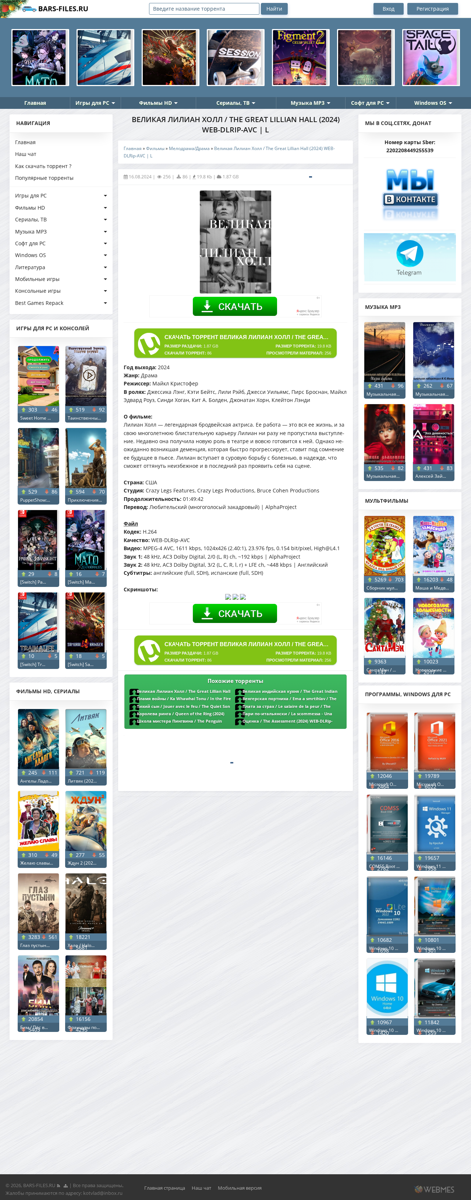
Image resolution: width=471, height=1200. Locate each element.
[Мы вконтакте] (409, 191)
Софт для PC (367, 102)
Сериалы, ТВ (232, 102)
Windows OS (430, 102)
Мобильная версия (240, 1188)
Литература (30, 267)
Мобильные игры (37, 278)
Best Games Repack (39, 302)
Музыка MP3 (308, 102)
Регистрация (433, 8)
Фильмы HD (155, 102)
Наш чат (25, 153)
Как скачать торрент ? (43, 166)
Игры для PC (92, 102)
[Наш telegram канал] (410, 255)
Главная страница (164, 1188)
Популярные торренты (44, 177)
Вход (388, 8)
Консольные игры (38, 290)
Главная (35, 102)
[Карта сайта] (65, 1185)
